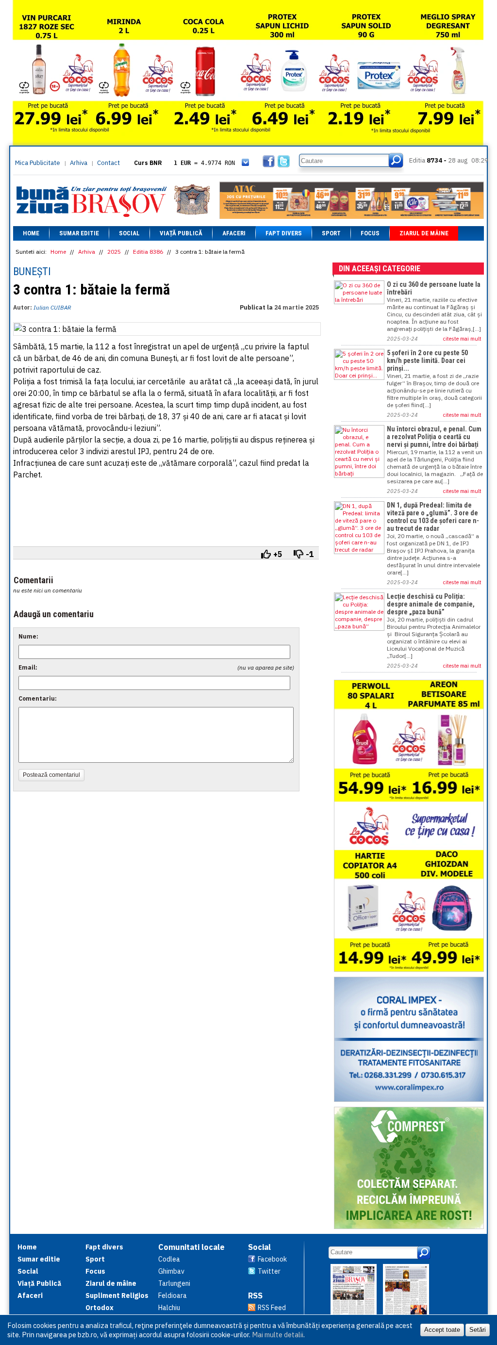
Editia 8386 (148, 251)
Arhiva (78, 163)
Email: (27, 667)
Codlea (169, 1259)
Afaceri (234, 233)
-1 (310, 554)
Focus (370, 233)
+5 (277, 554)
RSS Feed (272, 1307)
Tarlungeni (174, 1283)
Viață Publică (181, 233)
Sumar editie (79, 233)
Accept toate (442, 1329)
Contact (108, 163)
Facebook (272, 1259)
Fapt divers (283, 233)
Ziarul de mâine (423, 233)
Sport (331, 233)
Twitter (269, 1271)
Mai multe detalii (277, 1334)
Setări (477, 1329)
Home (31, 233)
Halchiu (169, 1307)
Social (129, 233)
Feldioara (172, 1295)
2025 (114, 251)
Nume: (28, 636)
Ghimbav (171, 1271)
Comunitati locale (191, 1247)
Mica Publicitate (37, 163)
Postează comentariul (51, 774)
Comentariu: (37, 698)
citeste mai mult (462, 338)
